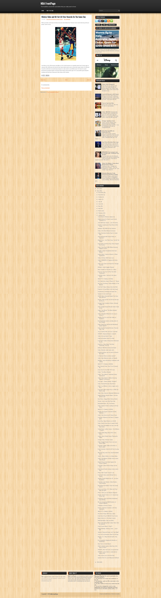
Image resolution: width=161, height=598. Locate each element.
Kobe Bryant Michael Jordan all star (54, 19)
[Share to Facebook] (47, 75)
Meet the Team (50, 10)
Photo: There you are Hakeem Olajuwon (107, 492)
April (99, 208)
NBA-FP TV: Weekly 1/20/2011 (105, 364)
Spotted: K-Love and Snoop (104, 294)
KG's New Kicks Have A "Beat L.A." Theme (108, 281)
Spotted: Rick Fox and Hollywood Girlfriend (108, 557)
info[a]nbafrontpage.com (46, 580)
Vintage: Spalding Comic (108, 121)
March (100, 210)
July (99, 201)
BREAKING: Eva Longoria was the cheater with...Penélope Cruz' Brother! (110, 153)
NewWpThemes (107, 593)
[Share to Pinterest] (48, 75)
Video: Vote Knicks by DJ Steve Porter (107, 415)
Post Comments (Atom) (53, 92)
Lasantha (117, 593)
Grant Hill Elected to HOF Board (110, 94)
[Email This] (42, 75)
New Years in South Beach (104, 544)
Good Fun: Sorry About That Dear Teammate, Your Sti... (106, 345)
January (100, 215)
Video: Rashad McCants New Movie (106, 383)
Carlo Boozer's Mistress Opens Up (106, 216)
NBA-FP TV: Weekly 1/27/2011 (105, 279)
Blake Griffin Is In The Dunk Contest (107, 518)
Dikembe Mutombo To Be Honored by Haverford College (110, 174)
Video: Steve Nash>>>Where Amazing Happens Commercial (107, 378)
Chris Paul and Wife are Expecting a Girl (108, 131)
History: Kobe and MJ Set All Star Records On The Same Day (63, 17)
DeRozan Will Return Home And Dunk (107, 347)
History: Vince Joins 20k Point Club (106, 401)
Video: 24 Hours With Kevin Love (106, 258)
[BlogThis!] (44, 75)
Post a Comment (45, 88)
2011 (98, 191)
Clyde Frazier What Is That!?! (105, 526)
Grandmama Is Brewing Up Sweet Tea (107, 291)
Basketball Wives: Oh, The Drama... (106, 403)
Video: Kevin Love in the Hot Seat (106, 555)
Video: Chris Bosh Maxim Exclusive (106, 230)
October (100, 197)
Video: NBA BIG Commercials (109, 112)
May (99, 206)
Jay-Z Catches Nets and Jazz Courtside (107, 331)
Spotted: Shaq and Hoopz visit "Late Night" (108, 532)
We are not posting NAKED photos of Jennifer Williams (107, 502)
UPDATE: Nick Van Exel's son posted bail (108, 549)
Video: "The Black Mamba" (104, 372)
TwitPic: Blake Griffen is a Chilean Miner (107, 456)
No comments (67, 19)
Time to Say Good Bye (108, 103)
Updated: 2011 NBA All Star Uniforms (107, 228)
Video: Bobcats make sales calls (106, 350)
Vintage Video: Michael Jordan (105, 439)
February (100, 213)
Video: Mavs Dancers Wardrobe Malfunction (108, 393)
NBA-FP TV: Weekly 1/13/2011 (105, 409)
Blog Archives (112, 24)
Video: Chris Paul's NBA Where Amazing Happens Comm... (108, 248)
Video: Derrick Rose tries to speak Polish (108, 423)
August (100, 199)
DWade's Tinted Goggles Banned (106, 267)
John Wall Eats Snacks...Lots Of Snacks (108, 222)
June (99, 204)
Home (43, 10)
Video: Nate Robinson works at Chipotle (107, 358)
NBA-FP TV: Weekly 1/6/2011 (105, 511)
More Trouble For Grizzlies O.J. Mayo (107, 269)
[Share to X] (45, 75)
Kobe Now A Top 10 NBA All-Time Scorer (108, 516)
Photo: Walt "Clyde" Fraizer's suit (106, 472)
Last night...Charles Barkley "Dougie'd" (107, 381)
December (101, 192)
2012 (98, 188)
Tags (104, 24)
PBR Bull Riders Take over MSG (106, 520)
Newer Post (43, 79)
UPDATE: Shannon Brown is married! (107, 334)
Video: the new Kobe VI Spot (105, 336)
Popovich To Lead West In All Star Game (108, 289)
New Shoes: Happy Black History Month (107, 399)
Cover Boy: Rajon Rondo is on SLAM (107, 421)
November (101, 194)
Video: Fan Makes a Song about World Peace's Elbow (110, 164)
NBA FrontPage (48, 3)
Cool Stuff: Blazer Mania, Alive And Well (107, 287)
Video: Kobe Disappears (108, 84)
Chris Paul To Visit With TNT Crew (106, 369)
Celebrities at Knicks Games (105, 505)
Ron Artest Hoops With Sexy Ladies (106, 513)
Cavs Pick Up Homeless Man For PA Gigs (108, 534)
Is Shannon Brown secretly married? (106, 356)
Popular (98, 24)
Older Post (89, 79)
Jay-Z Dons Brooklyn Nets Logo (110, 142)
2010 (98, 562)
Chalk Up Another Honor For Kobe (106, 338)
